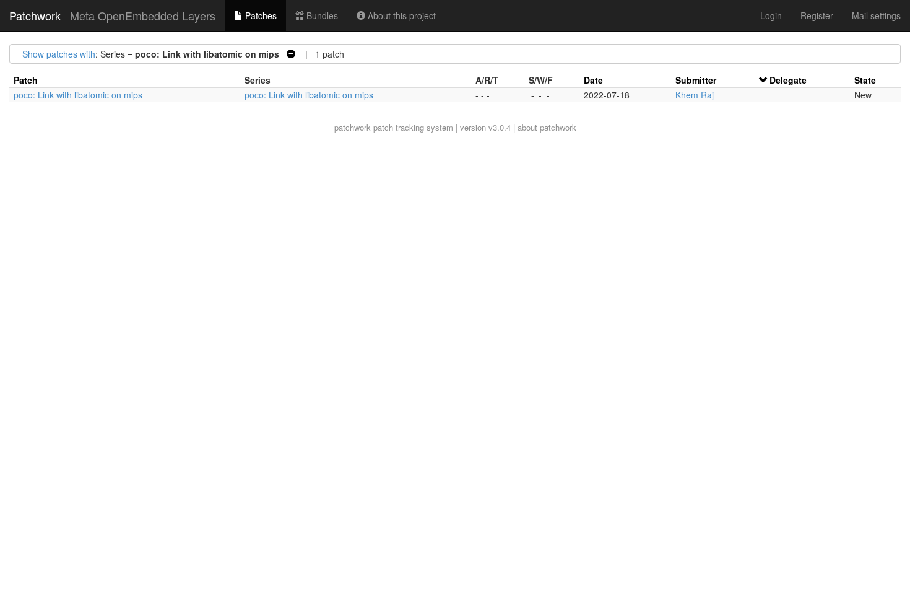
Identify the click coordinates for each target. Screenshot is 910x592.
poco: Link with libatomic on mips (78, 95)
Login (771, 15)
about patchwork (547, 127)
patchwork (352, 127)
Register (816, 15)
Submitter (695, 80)
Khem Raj (694, 95)
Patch (26, 80)
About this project (400, 15)
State (865, 80)
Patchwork (35, 15)
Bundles (321, 15)
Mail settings (876, 15)
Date (593, 80)
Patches (260, 15)
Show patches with (58, 54)
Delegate (788, 80)
